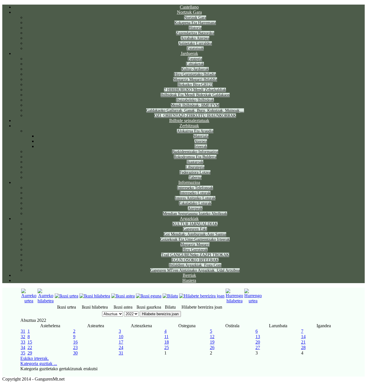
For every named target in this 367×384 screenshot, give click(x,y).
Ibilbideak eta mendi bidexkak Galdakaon (195, 95)
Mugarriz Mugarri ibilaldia (195, 79)
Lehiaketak (195, 64)
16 (75, 342)
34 (23, 347)
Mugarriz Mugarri (195, 244)
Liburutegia (195, 167)
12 (212, 336)
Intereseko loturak (195, 193)
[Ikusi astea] (123, 295)
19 (212, 342)
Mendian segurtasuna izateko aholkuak (195, 213)
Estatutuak (195, 48)
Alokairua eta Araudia (195, 131)
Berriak (189, 275)
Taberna (195, 177)
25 (166, 347)
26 (212, 347)
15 (30, 342)
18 (166, 342)
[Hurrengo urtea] (253, 300)
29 (30, 352)
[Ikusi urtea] (66, 295)
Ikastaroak (195, 162)
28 (303, 347)
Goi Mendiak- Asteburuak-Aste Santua (195, 234)
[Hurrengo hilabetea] (234, 300)
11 (166, 336)
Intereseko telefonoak (195, 188)
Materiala (200, 136)
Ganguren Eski (195, 229)
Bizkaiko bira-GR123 (195, 85)
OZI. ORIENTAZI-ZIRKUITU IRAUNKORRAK (195, 115)
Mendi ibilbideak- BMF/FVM (195, 105)
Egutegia (195, 59)
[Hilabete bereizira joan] (202, 295)
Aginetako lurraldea (195, 43)
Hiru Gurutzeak (195, 250)
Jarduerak (189, 53)
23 (75, 347)
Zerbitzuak (189, 125)
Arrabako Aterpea (195, 38)
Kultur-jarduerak (195, 69)
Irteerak (200, 146)
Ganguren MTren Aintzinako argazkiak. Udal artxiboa (195, 270)
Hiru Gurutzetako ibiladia (195, 74)
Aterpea (200, 141)
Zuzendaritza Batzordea (195, 33)
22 (30, 347)
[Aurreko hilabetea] (46, 300)
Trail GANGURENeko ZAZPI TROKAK (195, 255)
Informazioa (189, 182)
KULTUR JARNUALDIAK (195, 224)
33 (23, 342)
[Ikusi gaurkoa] (148, 295)
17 (121, 342)
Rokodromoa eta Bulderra (195, 157)
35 (23, 352)
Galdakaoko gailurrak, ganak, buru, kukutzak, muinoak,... (195, 110)
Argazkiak (189, 218)
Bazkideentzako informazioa (195, 152)
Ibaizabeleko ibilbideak (195, 100)
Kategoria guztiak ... (38, 363)
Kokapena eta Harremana (195, 23)
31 (23, 331)
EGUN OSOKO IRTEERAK (194, 260)
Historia (195, 28)
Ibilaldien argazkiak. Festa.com (195, 265)
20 (257, 342)
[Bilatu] (170, 295)
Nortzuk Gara (189, 12)
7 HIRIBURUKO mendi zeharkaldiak (195, 90)
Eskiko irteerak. (34, 358)
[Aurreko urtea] (28, 300)
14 (303, 336)
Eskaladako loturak (195, 203)
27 (257, 347)
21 (303, 342)
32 (23, 336)
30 (75, 352)
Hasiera (189, 280)
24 (121, 347)
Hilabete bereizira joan (160, 314)
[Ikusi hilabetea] (94, 295)
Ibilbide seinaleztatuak (189, 120)
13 (257, 336)
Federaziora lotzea (194, 172)
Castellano (189, 7)
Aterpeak (195, 208)
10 (121, 336)
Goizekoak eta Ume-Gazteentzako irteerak (195, 239)
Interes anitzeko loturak (195, 198)
